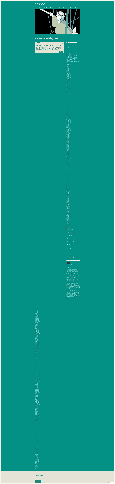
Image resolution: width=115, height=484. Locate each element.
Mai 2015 (67, 187)
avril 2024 (36, 338)
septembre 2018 (68, 148)
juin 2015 (67, 186)
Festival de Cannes (73, 284)
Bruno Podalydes (71, 270)
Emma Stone (68, 284)
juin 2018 (67, 151)
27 (75, 243)
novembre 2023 (37, 343)
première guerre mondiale (74, 297)
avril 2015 (67, 188)
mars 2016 (68, 177)
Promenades (77, 7)
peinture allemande (71, 295)
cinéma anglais (74, 275)
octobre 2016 (37, 415)
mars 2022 (68, 117)
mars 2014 (68, 201)
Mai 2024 (36, 337)
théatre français (71, 300)
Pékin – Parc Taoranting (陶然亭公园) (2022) (48, 45)
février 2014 (68, 202)
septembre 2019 (68, 137)
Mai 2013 (67, 210)
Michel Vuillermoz (74, 293)
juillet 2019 (68, 138)
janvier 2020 (68, 133)
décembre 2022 (68, 108)
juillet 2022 (68, 113)
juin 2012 (67, 221)
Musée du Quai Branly (71, 294)
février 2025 (68, 84)
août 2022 (67, 112)
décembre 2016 (37, 413)
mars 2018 (68, 154)
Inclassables (65, 7)
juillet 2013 (68, 208)
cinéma (67, 273)
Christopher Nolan (77, 271)
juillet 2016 (68, 173)
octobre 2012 (68, 217)
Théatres (71, 7)
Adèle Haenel (71, 269)
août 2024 (67, 90)
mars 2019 (68, 142)
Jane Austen (73, 286)
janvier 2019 (68, 144)
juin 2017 (67, 163)
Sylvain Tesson (72, 299)
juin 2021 (67, 123)
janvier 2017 (37, 412)
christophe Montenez (71, 271)
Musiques (60, 7)
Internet (67, 286)
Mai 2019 (67, 140)
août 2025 (67, 78)
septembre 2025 (68, 77)
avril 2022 (67, 116)
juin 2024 (36, 336)
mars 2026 (68, 71)
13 (75, 240)
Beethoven (78, 269)
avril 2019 (67, 141)
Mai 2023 (67, 103)
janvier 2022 (68, 119)
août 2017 (67, 161)
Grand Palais (74, 285)
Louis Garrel (72, 292)
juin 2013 (67, 209)
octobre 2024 (68, 88)
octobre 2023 (68, 99)
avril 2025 (67, 82)
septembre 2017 (68, 160)
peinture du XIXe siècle (70, 296)
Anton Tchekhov (75, 269)
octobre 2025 (68, 76)
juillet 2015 (68, 185)
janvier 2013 (68, 214)
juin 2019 (67, 139)
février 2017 (36, 411)
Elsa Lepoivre (78, 283)
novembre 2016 (37, 414)
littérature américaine (73, 288)
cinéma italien (76, 279)
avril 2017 (36, 409)
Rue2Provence (40, 4)
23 (67, 243)
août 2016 (67, 172)
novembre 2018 (68, 146)
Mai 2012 (67, 222)
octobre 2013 (68, 205)
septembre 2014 (68, 195)
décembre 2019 (68, 134)
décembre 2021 (68, 120)
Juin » (69, 245)
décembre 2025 (68, 74)
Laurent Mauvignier (76, 287)
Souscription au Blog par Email (72, 254)
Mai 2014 (67, 199)
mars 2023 (68, 105)
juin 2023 (67, 102)
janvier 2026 (68, 73)
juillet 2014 (68, 197)
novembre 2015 (68, 181)
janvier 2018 (68, 156)
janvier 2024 (37, 341)
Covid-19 (76, 282)
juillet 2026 (68, 67)
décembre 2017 (68, 157)
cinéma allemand (71, 273)
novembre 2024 (68, 87)
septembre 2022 (68, 111)
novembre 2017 (68, 158)
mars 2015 (68, 189)
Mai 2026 (67, 69)
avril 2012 (67, 223)
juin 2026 (67, 68)
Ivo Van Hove (70, 286)
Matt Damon (70, 293)
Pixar (70, 297)
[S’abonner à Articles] (66, 227)
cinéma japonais (69, 280)
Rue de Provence (70, 249)
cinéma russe (74, 280)
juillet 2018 (68, 150)
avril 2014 (67, 200)
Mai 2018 (67, 152)
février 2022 (68, 118)
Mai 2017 (67, 164)
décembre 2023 (37, 342)
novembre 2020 (68, 130)
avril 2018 (67, 153)
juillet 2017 (68, 162)
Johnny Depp (69, 287)
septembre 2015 (68, 183)
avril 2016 (67, 176)
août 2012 (67, 219)
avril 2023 (67, 104)
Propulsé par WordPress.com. (39, 475)
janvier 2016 (68, 179)
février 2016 (68, 178)
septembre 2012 (68, 218)
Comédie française (70, 282)
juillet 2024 (68, 91)
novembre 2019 (68, 135)
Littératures (46, 7)
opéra (75, 294)
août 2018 (67, 149)
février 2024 (36, 340)
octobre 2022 (68, 110)
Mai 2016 (67, 175)
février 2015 (68, 190)
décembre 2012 (68, 215)
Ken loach (72, 287)
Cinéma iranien (73, 279)
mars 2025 (68, 83)
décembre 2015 (68, 180)
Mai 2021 (67, 124)
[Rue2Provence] (57, 21)
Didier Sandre (74, 283)
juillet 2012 (68, 220)
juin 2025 (67, 80)
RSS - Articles (69, 227)
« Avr (67, 245)
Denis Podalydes (69, 283)
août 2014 (67, 196)
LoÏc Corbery (76, 292)
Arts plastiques (53, 7)
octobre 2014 (68, 194)
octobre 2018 (68, 147)
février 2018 (68, 155)
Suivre (68, 263)
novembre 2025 (68, 75)
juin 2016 (67, 174)
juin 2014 (67, 198)
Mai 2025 (67, 81)
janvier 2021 (68, 128)
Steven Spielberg (74, 298)
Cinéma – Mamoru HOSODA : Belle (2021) (72, 61)
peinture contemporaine (77, 295)
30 (67, 244)
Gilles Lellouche (70, 285)
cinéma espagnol (71, 277)
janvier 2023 (68, 107)
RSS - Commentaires (70, 229)
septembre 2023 (68, 100)
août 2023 (67, 101)
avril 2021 (67, 125)
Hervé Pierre (77, 285)
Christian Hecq (75, 270)
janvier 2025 (68, 85)
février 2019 (68, 143)
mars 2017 (36, 410)
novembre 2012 (68, 216)
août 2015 (67, 184)
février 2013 (68, 213)
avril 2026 (67, 70)
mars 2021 (68, 126)
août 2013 (67, 207)
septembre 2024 (68, 89)
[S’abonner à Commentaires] (66, 229)
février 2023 (68, 106)
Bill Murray (67, 270)
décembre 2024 (68, 86)
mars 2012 (68, 224)
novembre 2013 (68, 204)
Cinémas (40, 7)
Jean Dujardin (77, 286)
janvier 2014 (68, 203)
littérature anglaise (69, 290)
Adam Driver (68, 269)
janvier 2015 (68, 191)
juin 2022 (67, 114)
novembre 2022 (68, 109)
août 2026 (67, 66)
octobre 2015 (68, 182)
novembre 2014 (68, 193)
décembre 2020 (68, 129)
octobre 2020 (68, 131)
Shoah (71, 298)
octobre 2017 (68, 159)
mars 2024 (36, 339)
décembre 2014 (68, 192)
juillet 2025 (68, 79)
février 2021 (68, 127)
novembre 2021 (68, 121)
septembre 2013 (68, 206)
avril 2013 (67, 211)
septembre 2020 (68, 132)
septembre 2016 (68, 171)
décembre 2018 (68, 145)
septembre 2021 (68, 122)
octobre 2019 (68, 136)
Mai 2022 (67, 115)
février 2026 (68, 72)
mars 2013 (68, 212)
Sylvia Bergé (75, 299)
